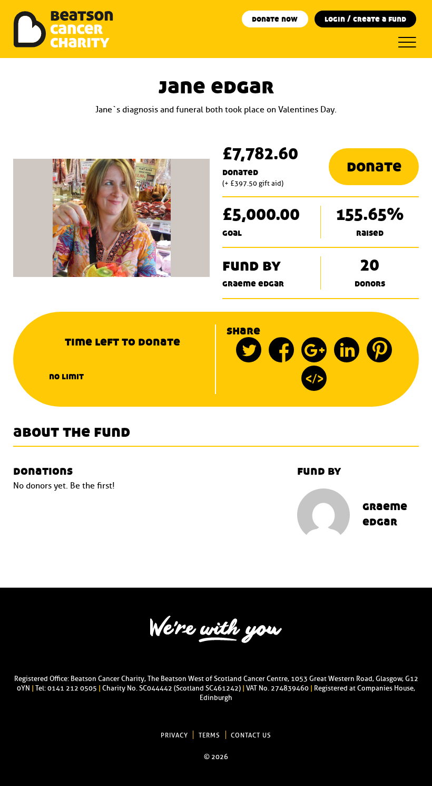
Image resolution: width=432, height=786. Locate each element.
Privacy (174, 735)
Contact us (251, 735)
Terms (209, 735)
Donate (374, 166)
